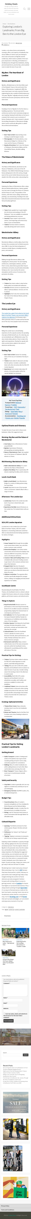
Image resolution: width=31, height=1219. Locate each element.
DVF (15, 407)
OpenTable (14, 411)
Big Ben (6, 909)
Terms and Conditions (7, 1210)
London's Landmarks (20, 909)
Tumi (17, 409)
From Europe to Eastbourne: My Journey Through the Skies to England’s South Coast (15, 1078)
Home (4, 24)
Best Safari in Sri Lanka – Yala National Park (8, 943)
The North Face (10, 409)
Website (5, 1008)
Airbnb (16, 418)
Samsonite (21, 407)
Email (5, 1003)
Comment (6, 983)
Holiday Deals (12, 1215)
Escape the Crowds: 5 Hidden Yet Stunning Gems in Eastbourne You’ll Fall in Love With (15, 1082)
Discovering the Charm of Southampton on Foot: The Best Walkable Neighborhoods (15, 1068)
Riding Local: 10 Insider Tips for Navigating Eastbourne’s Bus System (14, 1075)
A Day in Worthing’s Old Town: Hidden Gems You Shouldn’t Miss (8, 962)
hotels (25, 897)
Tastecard (8, 413)
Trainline (14, 405)
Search (5, 1052)
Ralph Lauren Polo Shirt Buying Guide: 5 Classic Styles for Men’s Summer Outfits (15, 1072)
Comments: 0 (6, 44)
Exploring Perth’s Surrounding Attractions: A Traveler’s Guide (21, 944)
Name (5, 998)
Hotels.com (9, 418)
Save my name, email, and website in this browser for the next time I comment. (15, 1015)
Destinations (11, 24)
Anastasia (19, 43)
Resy (20, 411)
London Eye (11, 909)
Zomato (15, 413)
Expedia (22, 418)
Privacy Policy (5, 1206)
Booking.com (21, 416)
